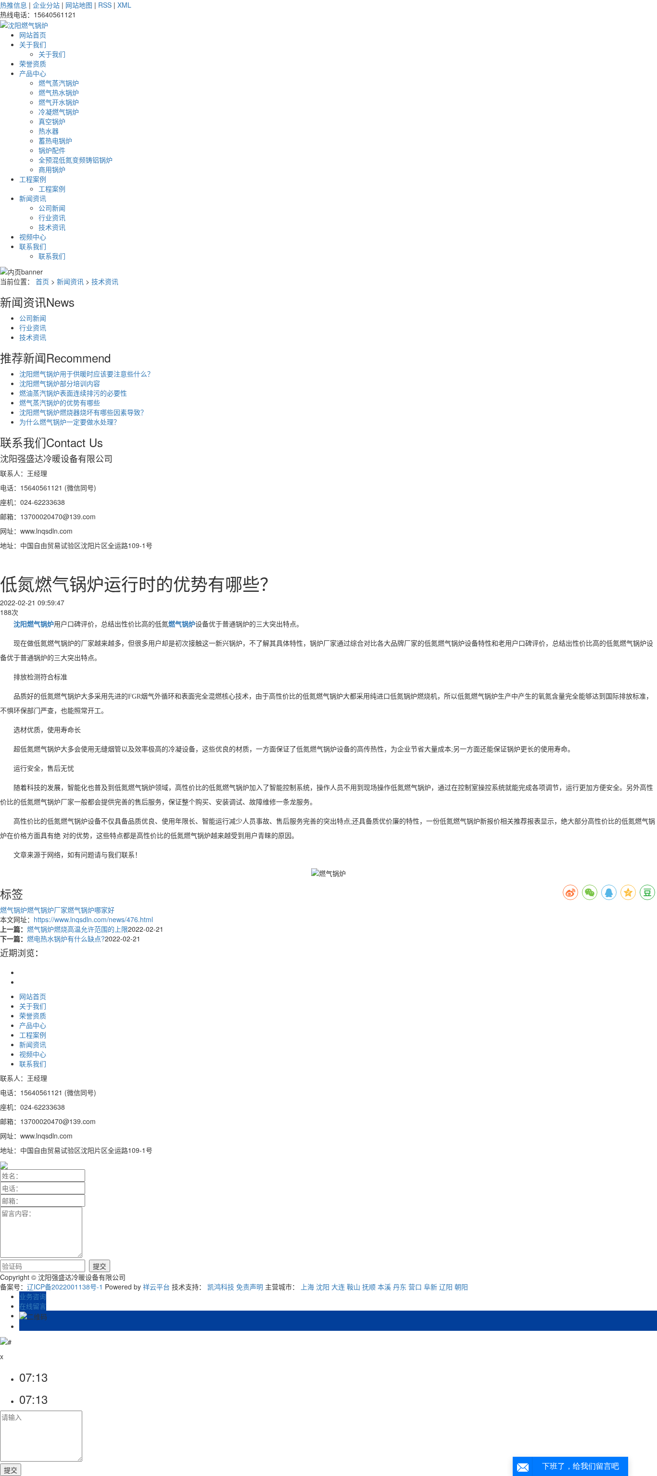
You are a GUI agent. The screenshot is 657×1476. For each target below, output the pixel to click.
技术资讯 (51, 227)
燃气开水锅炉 (58, 102)
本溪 (384, 1286)
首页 (42, 281)
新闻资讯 (32, 198)
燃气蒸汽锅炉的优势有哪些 (59, 402)
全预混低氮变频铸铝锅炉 (75, 159)
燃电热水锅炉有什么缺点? (66, 938)
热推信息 (13, 5)
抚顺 (369, 1286)
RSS (105, 5)
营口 (415, 1286)
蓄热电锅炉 (55, 140)
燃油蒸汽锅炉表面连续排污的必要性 (73, 393)
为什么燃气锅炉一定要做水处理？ (69, 421)
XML (124, 5)
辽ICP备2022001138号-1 (65, 1286)
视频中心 (32, 236)
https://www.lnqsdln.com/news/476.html (93, 919)
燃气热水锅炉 (58, 92)
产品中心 (32, 73)
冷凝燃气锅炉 (58, 111)
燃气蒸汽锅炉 (58, 83)
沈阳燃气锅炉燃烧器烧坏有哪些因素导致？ (83, 412)
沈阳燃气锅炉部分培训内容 (59, 383)
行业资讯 (51, 217)
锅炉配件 (51, 150)
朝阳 (461, 1286)
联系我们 (32, 246)
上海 (307, 1286)
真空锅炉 (51, 121)
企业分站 (46, 5)
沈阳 (322, 1286)
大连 (338, 1286)
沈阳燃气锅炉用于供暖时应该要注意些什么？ (86, 373)
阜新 (430, 1286)
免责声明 (249, 1286)
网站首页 (32, 34)
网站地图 (78, 5)
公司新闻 (51, 208)
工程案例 (32, 179)
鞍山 (353, 1286)
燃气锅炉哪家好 (90, 909)
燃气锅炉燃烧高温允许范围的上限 (77, 929)
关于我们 (32, 44)
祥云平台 (156, 1286)
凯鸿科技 (220, 1286)
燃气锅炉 (13, 909)
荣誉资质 (32, 63)
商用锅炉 (51, 169)
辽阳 (446, 1286)
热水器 (48, 131)
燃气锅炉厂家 (47, 909)
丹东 (399, 1286)
